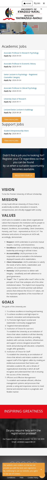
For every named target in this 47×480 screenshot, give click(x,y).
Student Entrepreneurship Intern (16, 131)
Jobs (38, 3)
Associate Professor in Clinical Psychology (20, 88)
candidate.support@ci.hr (26, 442)
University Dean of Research (15, 99)
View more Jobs (11, 119)
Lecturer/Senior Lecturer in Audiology (18, 109)
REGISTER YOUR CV (23, 175)
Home (28, 3)
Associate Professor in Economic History (20, 63)
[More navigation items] (44, 3)
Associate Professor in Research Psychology (21, 53)
